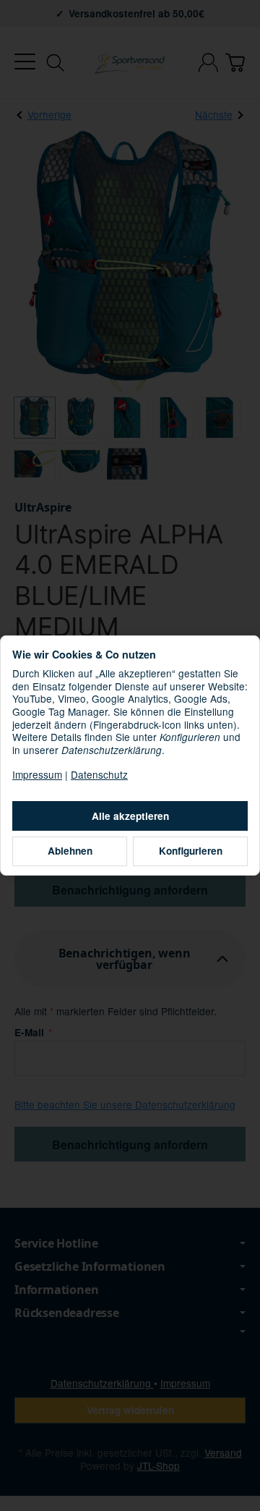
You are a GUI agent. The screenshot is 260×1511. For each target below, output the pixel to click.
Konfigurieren (190, 851)
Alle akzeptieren (130, 816)
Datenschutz (99, 774)
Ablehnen (70, 851)
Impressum (37, 774)
